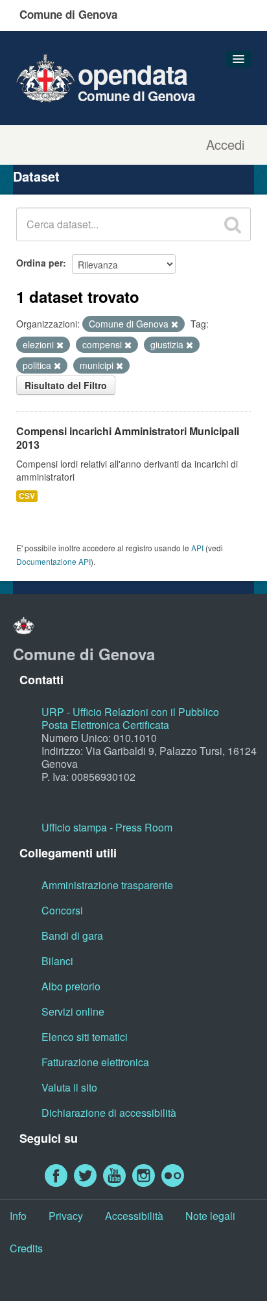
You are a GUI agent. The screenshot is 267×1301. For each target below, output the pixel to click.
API (197, 547)
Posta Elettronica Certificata (105, 724)
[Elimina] (174, 324)
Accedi (225, 145)
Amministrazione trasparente (107, 884)
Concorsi (62, 910)
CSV (27, 495)
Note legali (210, 1215)
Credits (26, 1248)
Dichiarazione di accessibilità (108, 1112)
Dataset (36, 176)
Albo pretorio (70, 986)
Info (18, 1215)
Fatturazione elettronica (95, 1062)
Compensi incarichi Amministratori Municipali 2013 (127, 438)
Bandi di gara (72, 935)
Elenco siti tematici (84, 1036)
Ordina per (39, 262)
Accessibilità (134, 1215)
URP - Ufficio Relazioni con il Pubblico (130, 711)
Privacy (66, 1215)
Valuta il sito (69, 1087)
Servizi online (72, 1011)
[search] (232, 224)
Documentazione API (53, 561)
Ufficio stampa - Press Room (106, 827)
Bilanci (57, 960)
